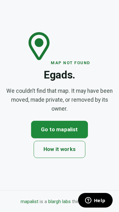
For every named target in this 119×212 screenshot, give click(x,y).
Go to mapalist (59, 129)
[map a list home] (40, 62)
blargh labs (59, 201)
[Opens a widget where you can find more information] (95, 201)
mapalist (29, 201)
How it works (59, 149)
